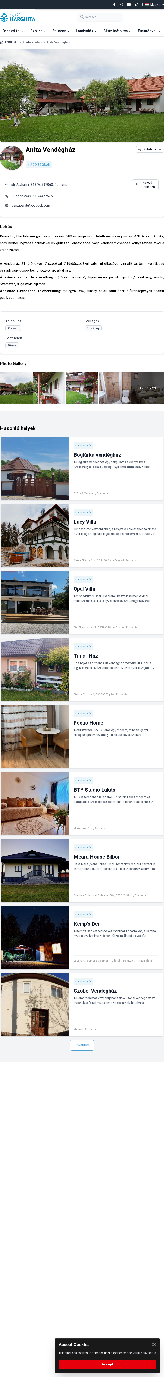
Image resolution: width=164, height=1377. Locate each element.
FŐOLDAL (11, 42)
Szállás (37, 31)
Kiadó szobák (32, 42)
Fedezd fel (11, 31)
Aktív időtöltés (116, 31)
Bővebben (82, 1045)
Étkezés (59, 31)
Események (148, 31)
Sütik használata (144, 1353)
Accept (107, 1364)
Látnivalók (85, 31)
